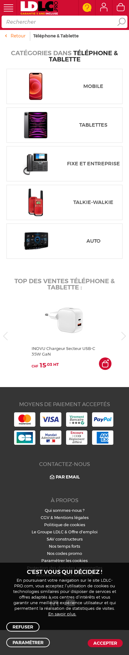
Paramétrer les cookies (64, 560)
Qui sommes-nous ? (65, 510)
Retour (18, 36)
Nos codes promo (64, 553)
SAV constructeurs (65, 538)
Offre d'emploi (83, 531)
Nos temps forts (64, 546)
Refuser (23, 627)
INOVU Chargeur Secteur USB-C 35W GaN (63, 351)
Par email (68, 477)
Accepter (105, 643)
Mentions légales (71, 517)
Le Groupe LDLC (48, 531)
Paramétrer (28, 642)
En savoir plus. (62, 614)
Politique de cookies (64, 524)
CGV (45, 517)
